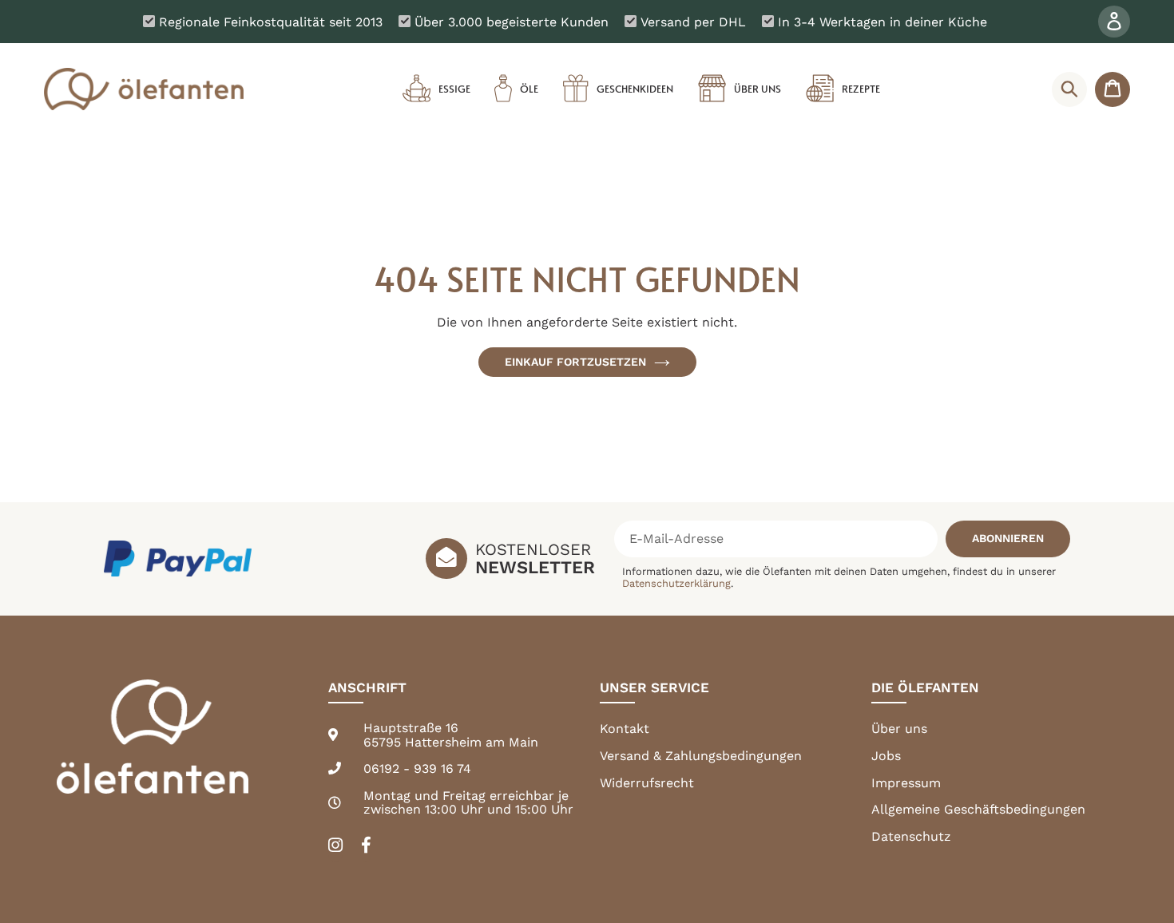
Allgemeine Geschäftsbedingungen (978, 809)
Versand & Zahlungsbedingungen (701, 755)
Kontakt (624, 728)
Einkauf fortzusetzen (575, 361)
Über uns (899, 728)
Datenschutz (911, 836)
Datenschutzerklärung (676, 583)
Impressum (906, 782)
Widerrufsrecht (647, 782)
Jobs (886, 755)
